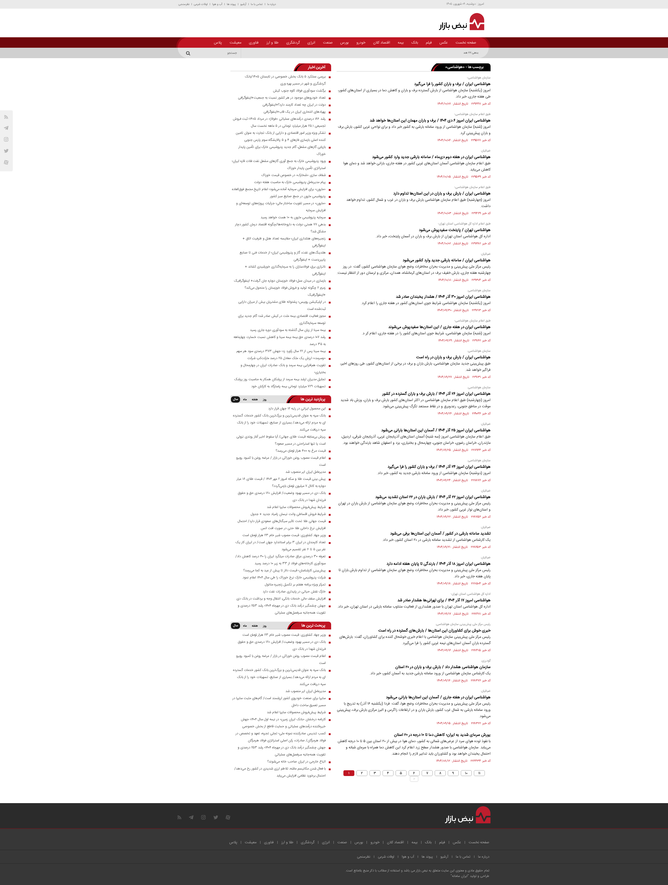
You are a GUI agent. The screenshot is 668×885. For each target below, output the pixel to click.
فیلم (429, 43)
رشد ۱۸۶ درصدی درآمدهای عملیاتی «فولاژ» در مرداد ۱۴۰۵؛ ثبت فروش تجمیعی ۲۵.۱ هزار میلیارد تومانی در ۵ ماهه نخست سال (279, 122)
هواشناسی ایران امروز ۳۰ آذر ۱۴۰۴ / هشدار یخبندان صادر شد (443, 297)
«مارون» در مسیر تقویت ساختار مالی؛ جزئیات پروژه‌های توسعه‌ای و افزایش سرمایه (281, 207)
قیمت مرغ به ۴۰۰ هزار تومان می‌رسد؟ (301, 451)
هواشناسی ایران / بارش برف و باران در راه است (453, 357)
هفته (255, 399)
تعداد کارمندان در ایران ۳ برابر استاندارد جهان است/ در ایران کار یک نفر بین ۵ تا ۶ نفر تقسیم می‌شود (280, 546)
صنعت (328, 43)
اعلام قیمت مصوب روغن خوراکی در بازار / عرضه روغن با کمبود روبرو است (281, 461)
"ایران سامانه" (460, 876)
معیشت (235, 43)
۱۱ (479, 773)
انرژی (311, 43)
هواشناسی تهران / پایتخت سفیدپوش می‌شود (455, 230)
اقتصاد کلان (381, 43)
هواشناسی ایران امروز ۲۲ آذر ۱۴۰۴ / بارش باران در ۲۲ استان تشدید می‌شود (433, 497)
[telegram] (6, 128)
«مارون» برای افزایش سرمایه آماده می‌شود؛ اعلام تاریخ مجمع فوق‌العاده (279, 189)
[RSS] (6, 117)
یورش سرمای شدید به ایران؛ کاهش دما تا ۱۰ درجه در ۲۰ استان (442, 735)
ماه (245, 399)
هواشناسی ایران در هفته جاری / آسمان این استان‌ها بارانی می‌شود (438, 697)
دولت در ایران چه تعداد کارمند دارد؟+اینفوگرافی (294, 105)
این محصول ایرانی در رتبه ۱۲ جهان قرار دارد (297, 408)
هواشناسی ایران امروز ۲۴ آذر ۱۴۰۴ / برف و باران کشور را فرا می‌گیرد (439, 467)
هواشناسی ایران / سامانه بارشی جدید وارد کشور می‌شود (447, 260)
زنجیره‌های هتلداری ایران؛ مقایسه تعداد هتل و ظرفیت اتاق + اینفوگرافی (284, 242)
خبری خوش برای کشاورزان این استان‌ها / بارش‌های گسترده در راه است (434, 630)
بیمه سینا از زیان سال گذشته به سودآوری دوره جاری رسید (288, 330)
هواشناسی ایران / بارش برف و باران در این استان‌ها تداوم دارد (442, 193)
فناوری (254, 43)
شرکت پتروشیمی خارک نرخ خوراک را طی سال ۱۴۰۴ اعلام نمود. (284, 577)
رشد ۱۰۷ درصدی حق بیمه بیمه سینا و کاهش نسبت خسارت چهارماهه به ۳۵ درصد (280, 340)
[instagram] (6, 139)
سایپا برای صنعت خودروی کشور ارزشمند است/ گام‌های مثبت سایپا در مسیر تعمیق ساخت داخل (279, 701)
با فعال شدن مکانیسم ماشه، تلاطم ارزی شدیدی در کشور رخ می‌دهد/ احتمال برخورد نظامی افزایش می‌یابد (280, 772)
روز (265, 399)
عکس (443, 43)
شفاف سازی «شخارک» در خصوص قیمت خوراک (293, 175)
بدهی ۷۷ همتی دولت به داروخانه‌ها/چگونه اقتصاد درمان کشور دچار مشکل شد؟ (434, 53)
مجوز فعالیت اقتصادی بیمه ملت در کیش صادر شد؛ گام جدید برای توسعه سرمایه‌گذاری (282, 319)
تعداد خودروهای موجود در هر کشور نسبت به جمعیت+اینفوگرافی (282, 98)
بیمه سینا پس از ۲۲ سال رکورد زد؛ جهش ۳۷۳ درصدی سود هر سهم (281, 351)
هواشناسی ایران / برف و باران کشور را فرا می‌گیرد (452, 84)
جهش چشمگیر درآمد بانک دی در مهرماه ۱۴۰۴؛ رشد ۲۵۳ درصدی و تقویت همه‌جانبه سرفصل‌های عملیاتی (282, 609)
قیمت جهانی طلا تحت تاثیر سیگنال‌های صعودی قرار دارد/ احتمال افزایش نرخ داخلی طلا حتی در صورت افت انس (282, 524)
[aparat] (6, 162)
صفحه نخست (466, 43)
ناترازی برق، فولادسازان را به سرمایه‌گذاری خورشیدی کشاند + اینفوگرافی (285, 270)
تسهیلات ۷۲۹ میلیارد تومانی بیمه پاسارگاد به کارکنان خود (288, 386)
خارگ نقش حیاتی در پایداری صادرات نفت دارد (294, 592)
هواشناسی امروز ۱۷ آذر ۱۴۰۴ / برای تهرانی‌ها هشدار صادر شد (444, 600)
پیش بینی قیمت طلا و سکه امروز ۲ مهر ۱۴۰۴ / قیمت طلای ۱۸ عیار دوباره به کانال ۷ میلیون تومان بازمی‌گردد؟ (281, 482)
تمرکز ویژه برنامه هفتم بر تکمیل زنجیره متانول (295, 584)
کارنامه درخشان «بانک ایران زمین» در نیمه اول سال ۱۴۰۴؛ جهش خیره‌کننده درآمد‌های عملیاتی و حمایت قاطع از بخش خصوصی (283, 723)
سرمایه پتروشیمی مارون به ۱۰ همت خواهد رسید (293, 217)
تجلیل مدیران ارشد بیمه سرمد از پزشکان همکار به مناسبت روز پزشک (280, 379)
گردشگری (293, 43)
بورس (344, 43)
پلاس (218, 43)
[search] (189, 53)
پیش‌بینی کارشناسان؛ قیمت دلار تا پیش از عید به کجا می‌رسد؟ (284, 570)
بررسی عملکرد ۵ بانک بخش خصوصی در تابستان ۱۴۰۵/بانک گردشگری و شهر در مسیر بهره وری (285, 80)
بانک (414, 43)
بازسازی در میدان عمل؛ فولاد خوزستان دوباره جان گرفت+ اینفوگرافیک (280, 281)
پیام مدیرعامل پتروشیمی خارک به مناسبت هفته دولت (290, 182)
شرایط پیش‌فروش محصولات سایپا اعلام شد (296, 507)
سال (235, 399)
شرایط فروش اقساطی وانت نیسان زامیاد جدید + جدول (288, 514)
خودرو (360, 43)
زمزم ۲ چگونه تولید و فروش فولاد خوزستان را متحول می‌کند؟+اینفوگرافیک (285, 291)
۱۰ (466, 773)
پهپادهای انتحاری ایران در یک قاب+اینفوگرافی (295, 112)
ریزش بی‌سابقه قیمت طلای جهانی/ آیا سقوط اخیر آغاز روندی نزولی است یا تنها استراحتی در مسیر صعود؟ (281, 440)
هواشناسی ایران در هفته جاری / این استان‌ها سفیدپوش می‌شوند (439, 327)
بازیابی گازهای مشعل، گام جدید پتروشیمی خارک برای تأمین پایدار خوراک (282, 150)
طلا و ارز (272, 43)
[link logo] (458, 21)
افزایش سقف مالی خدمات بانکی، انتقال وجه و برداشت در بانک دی (281, 599)
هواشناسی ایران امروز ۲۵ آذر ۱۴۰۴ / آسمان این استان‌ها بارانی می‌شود (436, 430)
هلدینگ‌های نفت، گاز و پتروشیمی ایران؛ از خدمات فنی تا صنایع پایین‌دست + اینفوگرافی (283, 256)
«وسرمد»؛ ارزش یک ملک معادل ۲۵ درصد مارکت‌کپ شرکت (286, 358)
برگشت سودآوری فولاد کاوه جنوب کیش (299, 91)
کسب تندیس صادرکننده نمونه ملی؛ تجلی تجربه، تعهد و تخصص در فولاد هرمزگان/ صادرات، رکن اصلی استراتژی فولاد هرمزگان (281, 737)
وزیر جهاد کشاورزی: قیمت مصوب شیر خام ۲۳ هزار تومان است (284, 535)
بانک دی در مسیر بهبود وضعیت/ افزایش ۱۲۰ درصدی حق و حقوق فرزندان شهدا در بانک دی (282, 496)
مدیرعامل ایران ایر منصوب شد (305, 472)
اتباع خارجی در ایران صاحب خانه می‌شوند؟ (296, 762)
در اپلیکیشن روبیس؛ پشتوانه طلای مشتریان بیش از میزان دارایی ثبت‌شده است (282, 305)
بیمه (401, 43)
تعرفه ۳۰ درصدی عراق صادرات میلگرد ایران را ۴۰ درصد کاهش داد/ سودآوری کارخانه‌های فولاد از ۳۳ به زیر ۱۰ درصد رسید (280, 560)
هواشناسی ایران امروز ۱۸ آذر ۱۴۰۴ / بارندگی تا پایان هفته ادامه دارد (438, 564)
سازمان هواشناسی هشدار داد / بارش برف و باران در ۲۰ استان (443, 667)
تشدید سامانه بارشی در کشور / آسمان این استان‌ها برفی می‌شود (440, 533)
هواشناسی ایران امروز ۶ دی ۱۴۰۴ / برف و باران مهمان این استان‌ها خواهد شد (430, 120)
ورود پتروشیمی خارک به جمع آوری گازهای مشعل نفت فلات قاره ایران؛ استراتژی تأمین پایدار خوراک (279, 164)
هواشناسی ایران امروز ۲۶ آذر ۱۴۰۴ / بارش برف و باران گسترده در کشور (436, 394)
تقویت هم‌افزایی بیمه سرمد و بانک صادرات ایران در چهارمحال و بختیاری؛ (283, 368)
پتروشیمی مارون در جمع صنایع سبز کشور (298, 196)
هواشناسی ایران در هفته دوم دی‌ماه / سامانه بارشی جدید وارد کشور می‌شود (431, 157)
